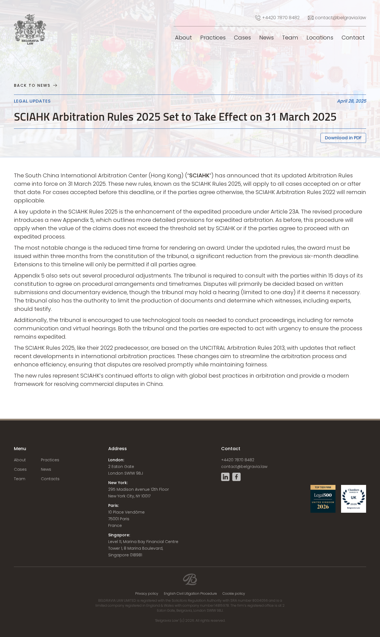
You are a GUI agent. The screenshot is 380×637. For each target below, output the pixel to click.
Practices (213, 37)
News (266, 37)
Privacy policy (146, 593)
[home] (22, 14)
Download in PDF (343, 138)
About (183, 37)
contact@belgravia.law (244, 466)
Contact (353, 37)
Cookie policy (234, 593)
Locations (320, 37)
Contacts (50, 479)
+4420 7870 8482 (237, 460)
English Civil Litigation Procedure (190, 593)
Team (290, 37)
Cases (242, 37)
